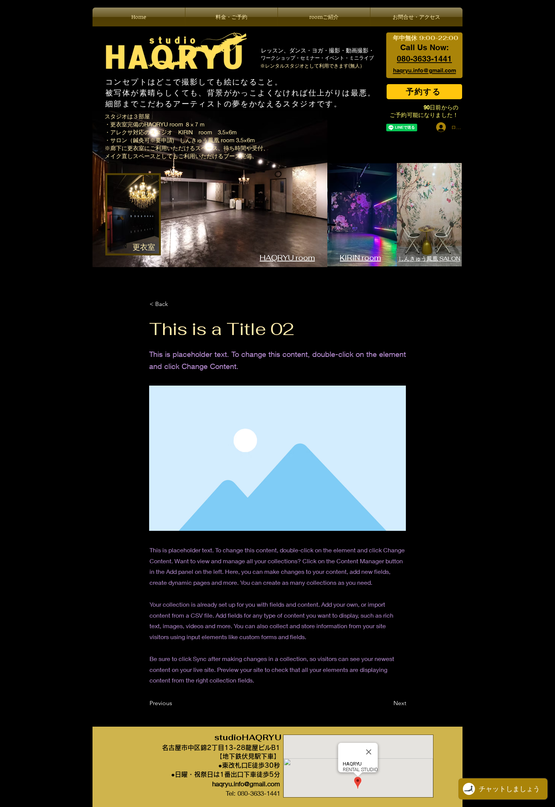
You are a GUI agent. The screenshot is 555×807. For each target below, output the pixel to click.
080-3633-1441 (424, 58)
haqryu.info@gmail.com (246, 784)
